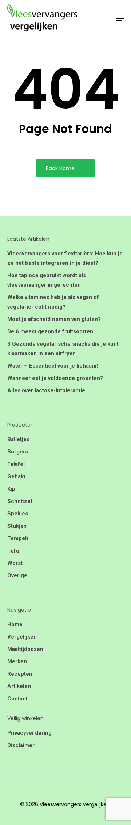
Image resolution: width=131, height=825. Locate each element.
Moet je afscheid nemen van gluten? (54, 319)
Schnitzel (19, 501)
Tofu (13, 550)
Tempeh (17, 538)
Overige (17, 575)
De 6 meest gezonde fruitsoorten (50, 331)
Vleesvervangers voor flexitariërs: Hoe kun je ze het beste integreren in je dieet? (65, 258)
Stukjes (17, 526)
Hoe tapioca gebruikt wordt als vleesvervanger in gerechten (46, 280)
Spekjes (17, 513)
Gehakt (16, 476)
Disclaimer (21, 745)
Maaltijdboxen (25, 649)
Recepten (19, 674)
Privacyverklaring (29, 733)
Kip (11, 489)
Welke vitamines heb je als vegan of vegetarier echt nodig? (53, 302)
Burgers (17, 451)
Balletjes (18, 439)
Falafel (16, 464)
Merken (17, 661)
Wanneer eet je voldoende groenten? (55, 378)
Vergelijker (21, 636)
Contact (17, 698)
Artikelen (19, 686)
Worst (15, 563)
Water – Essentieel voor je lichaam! (52, 365)
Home (15, 624)
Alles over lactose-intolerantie (46, 390)
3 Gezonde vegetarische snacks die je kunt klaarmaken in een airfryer (63, 349)
